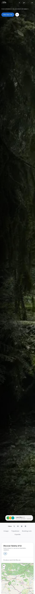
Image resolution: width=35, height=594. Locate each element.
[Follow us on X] (14, 526)
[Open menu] (32, 2)
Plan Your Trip (7, 14)
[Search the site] (19, 2)
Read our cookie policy (17, 586)
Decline (9, 591)
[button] (3, 565)
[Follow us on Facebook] (17, 526)
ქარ (24, 2)
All (5, 553)
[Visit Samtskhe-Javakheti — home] (3, 2)
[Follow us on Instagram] (21, 526)
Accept (26, 591)
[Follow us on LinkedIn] (25, 526)
